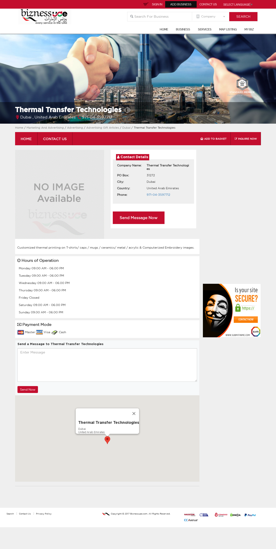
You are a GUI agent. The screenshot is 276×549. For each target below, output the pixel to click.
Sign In (157, 4)
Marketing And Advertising (45, 127)
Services (205, 29)
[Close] (134, 413)
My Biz (249, 29)
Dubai (126, 127)
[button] (107, 440)
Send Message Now (139, 217)
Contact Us (208, 4)
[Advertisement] (233, 217)
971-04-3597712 (97, 117)
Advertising (75, 127)
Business (183, 29)
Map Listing (228, 29)
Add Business (180, 4)
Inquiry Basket (145, 4)
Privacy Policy (44, 513)
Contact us (55, 139)
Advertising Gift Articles (103, 127)
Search (10, 513)
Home (164, 29)
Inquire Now (247, 138)
